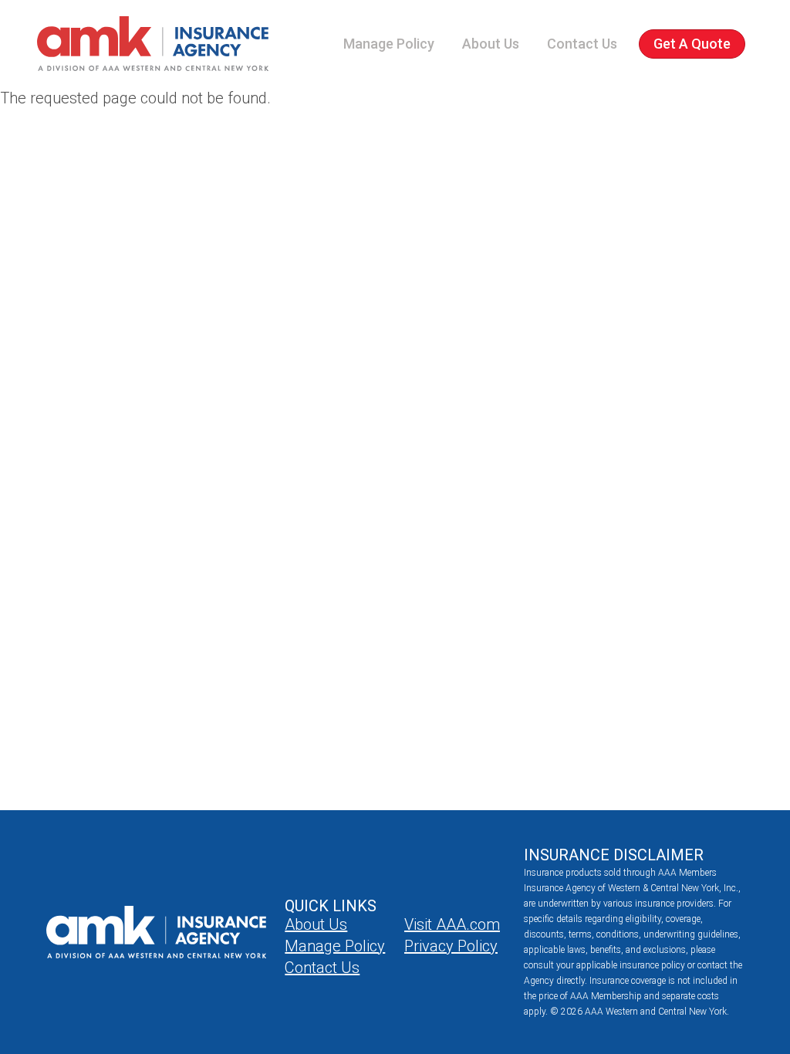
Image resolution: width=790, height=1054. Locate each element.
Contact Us (582, 43)
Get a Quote (692, 43)
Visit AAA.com (452, 924)
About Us (490, 43)
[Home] (152, 43)
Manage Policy (388, 43)
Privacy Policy (451, 946)
